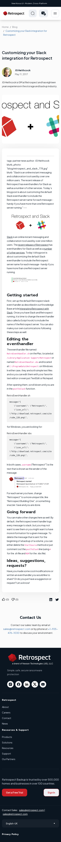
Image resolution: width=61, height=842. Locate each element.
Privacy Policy (10, 834)
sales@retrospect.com (16, 628)
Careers (6, 712)
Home (5, 26)
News (5, 723)
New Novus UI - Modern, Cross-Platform (29, 3)
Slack (10, 236)
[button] (43, 13)
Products (7, 736)
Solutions (7, 742)
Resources (7, 748)
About (5, 706)
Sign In (51, 792)
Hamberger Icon (55, 13)
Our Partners (8, 759)
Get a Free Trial (14, 792)
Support (6, 753)
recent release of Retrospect (33, 244)
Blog (14, 26)
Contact (6, 718)
